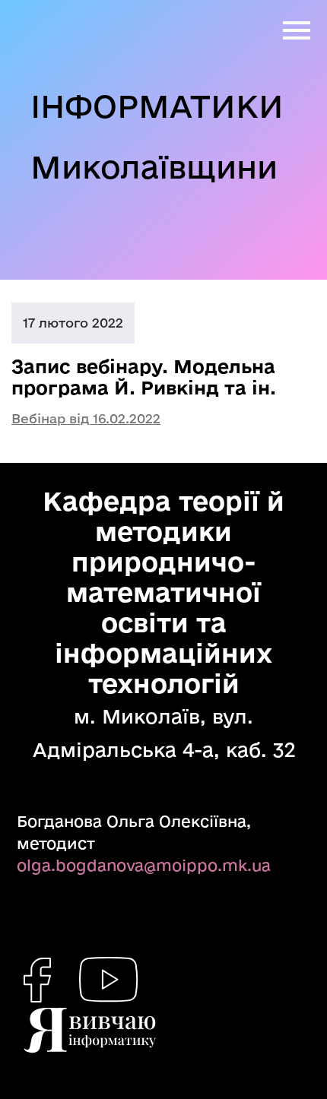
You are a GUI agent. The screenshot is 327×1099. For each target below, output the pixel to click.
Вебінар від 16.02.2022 (85, 418)
